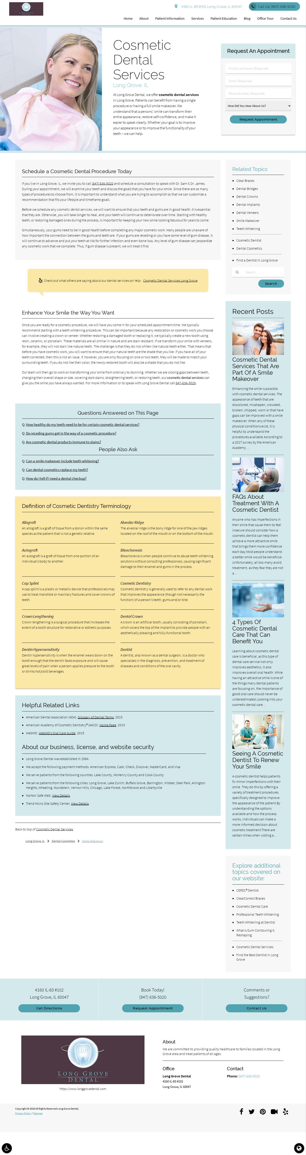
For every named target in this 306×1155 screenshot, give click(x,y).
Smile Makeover (247, 220)
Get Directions (49, 1008)
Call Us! (276, 6)
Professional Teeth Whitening (257, 914)
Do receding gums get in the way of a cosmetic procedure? (71, 433)
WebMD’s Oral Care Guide (57, 733)
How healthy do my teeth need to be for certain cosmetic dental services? (82, 424)
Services (197, 18)
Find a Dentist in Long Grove (257, 260)
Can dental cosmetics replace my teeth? (57, 469)
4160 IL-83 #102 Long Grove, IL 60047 (210, 6)
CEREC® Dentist (247, 890)
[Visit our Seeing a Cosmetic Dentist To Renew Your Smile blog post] (258, 747)
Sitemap (38, 1113)
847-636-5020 (186, 383)
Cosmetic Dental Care (252, 906)
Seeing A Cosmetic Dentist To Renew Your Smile (257, 760)
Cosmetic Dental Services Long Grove (170, 280)
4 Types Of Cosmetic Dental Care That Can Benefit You (254, 631)
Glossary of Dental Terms (96, 717)
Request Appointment (153, 1008)
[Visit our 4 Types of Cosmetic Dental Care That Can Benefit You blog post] (258, 616)
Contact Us (288, 18)
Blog (247, 18)
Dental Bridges (247, 188)
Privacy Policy (23, 1113)
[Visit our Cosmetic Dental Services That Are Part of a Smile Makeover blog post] (258, 354)
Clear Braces (245, 180)
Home (128, 18)
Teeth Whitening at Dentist (255, 922)
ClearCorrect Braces (250, 898)
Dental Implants (248, 204)
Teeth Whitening (248, 228)
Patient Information (170, 18)
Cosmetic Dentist (248, 240)
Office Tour (265, 18)
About (144, 18)
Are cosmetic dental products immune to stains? (63, 442)
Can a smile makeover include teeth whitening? (62, 461)
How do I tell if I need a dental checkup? (56, 478)
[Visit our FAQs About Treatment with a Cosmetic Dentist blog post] (258, 491)
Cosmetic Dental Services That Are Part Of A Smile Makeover (255, 369)
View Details (61, 795)
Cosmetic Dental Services (54, 829)
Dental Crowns (247, 196)
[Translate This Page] (299, 1148)
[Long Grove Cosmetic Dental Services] (51, 149)
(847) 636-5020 (102, 183)
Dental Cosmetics (249, 248)
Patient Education (224, 18)
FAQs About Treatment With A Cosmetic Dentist (255, 503)
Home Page (107, 725)
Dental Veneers (247, 212)
